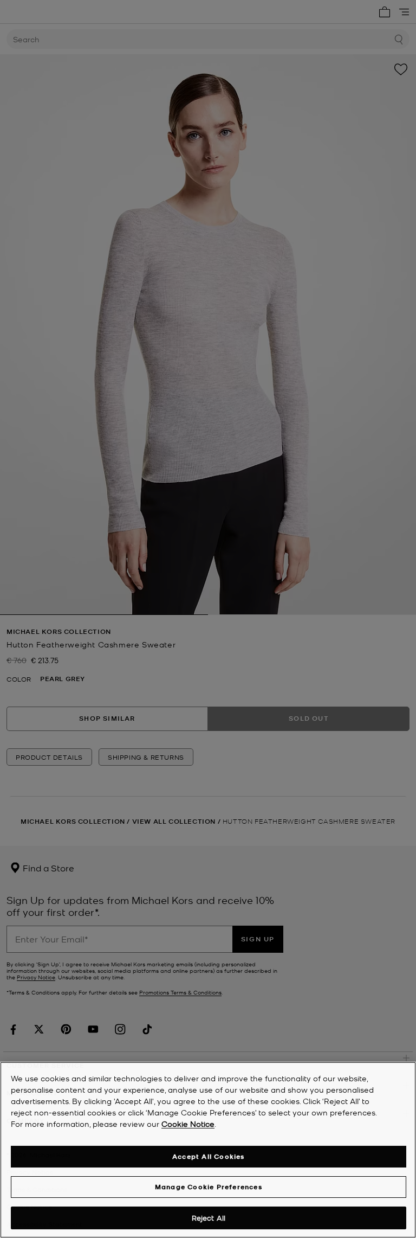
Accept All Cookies (208, 1156)
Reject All (208, 1217)
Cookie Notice (187, 1123)
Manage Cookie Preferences (208, 1186)
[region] (208, 1150)
